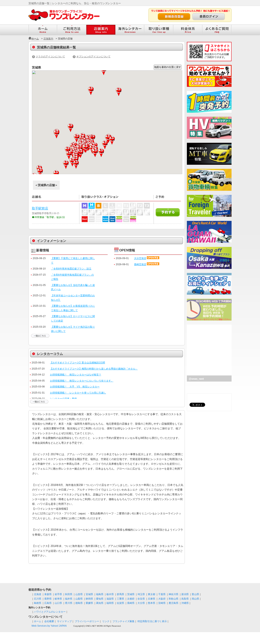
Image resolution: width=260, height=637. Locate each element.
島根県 (37, 603)
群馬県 (120, 594)
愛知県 (99, 598)
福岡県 (110, 603)
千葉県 (162, 594)
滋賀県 (110, 598)
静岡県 (89, 598)
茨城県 (130, 594)
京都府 (130, 598)
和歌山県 (173, 598)
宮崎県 (162, 603)
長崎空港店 (140, 264)
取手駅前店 (40, 208)
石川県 (37, 598)
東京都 (151, 594)
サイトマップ (64, 621)
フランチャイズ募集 (123, 621)
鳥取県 (185, 598)
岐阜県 (58, 598)
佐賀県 (120, 603)
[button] (40, 172)
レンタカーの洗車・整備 (63, 398)
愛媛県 (89, 603)
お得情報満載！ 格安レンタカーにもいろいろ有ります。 (81, 380)
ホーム (35, 38)
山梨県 (79, 598)
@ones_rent (196, 378)
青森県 (48, 594)
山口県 (58, 603)
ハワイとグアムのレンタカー (50, 611)
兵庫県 (151, 598)
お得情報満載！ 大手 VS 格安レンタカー (75, 386)
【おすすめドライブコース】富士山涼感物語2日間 (77, 362)
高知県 (99, 603)
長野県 (48, 598)
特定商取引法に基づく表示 (152, 621)
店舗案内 (48, 38)
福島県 (99, 594)
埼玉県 (141, 594)
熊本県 (151, 603)
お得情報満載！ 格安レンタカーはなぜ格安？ (75, 374)
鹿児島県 (173, 603)
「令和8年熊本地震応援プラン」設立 (71, 268)
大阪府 (162, 598)
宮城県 (89, 594)
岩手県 (58, 594)
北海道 (37, 594)
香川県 (68, 603)
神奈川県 (173, 594)
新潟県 (185, 594)
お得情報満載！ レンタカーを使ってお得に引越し (78, 392)
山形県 (79, 594)
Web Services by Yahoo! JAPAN (49, 625)
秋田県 (68, 594)
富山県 (195, 594)
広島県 (48, 603)
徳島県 (79, 603)
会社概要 (49, 621)
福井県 (68, 598)
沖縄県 (185, 603)
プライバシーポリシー (87, 621)
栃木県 (110, 594)
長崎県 (130, 603)
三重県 (120, 598)
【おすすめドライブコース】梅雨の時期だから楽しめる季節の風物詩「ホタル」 (94, 368)
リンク (105, 621)
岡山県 (195, 598)
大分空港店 (140, 258)
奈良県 (141, 598)
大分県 (141, 603)
